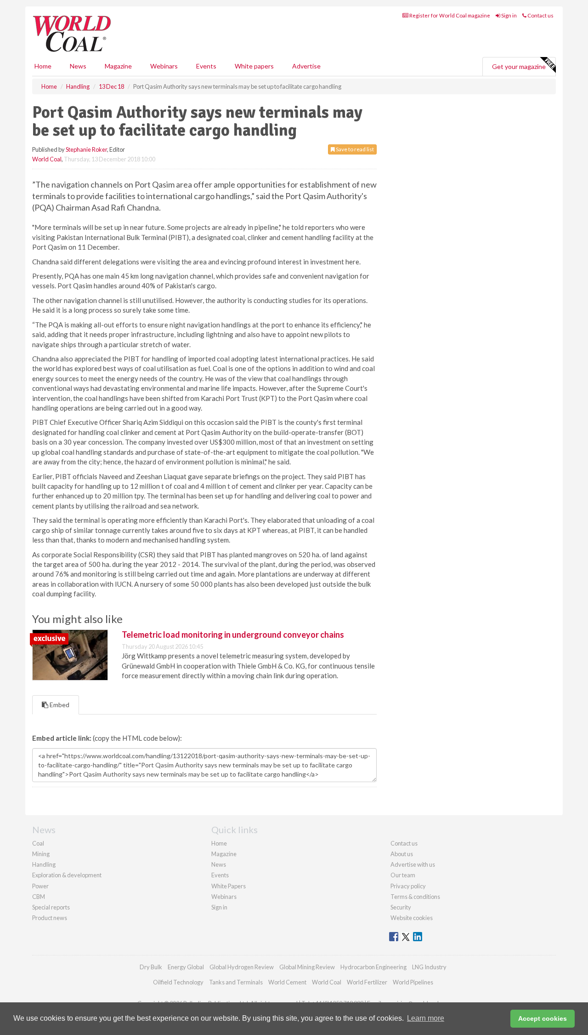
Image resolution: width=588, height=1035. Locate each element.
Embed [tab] (58, 705)
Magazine (118, 66)
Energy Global (186, 967)
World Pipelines (413, 982)
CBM (38, 896)
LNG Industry (429, 967)
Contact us (540, 15)
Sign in (508, 15)
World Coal (47, 159)
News (218, 864)
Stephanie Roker (86, 149)
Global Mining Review (307, 967)
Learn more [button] (425, 1018)
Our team (402, 875)
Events (206, 66)
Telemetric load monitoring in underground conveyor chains (233, 634)
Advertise (306, 66)
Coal (38, 843)
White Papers (228, 886)
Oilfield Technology (178, 982)
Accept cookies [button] (542, 1018)
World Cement (287, 982)
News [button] (78, 66)
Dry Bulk (151, 967)
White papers (254, 66)
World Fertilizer (367, 982)
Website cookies (411, 917)
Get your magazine (519, 66)
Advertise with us (412, 864)
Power (40, 886)
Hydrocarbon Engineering (373, 967)
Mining (41, 854)
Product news (49, 917)
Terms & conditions (415, 896)
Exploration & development (67, 875)
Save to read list (354, 149)
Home (42, 66)
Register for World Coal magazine (449, 15)
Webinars (164, 66)
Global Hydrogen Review (241, 967)
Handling (44, 864)
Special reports (51, 907)
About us (401, 854)
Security (400, 907)
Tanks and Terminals (236, 982)
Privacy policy (408, 886)
